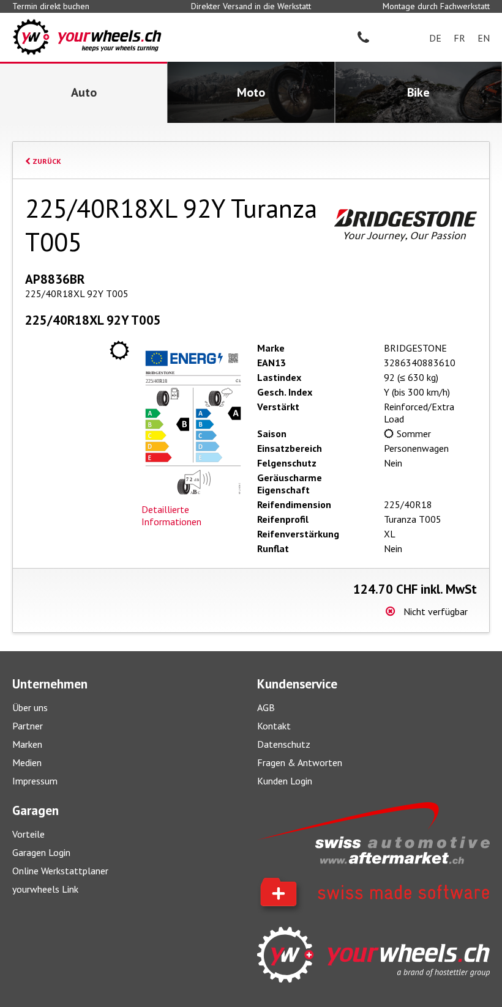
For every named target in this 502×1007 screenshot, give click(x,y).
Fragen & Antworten (299, 762)
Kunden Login (284, 781)
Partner (27, 726)
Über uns (30, 707)
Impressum (35, 781)
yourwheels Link (45, 889)
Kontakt (274, 726)
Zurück (46, 161)
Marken (27, 744)
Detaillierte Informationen (171, 515)
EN (484, 38)
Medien (27, 762)
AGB (266, 707)
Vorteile (28, 834)
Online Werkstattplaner (60, 871)
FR (459, 38)
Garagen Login (41, 852)
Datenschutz (283, 744)
